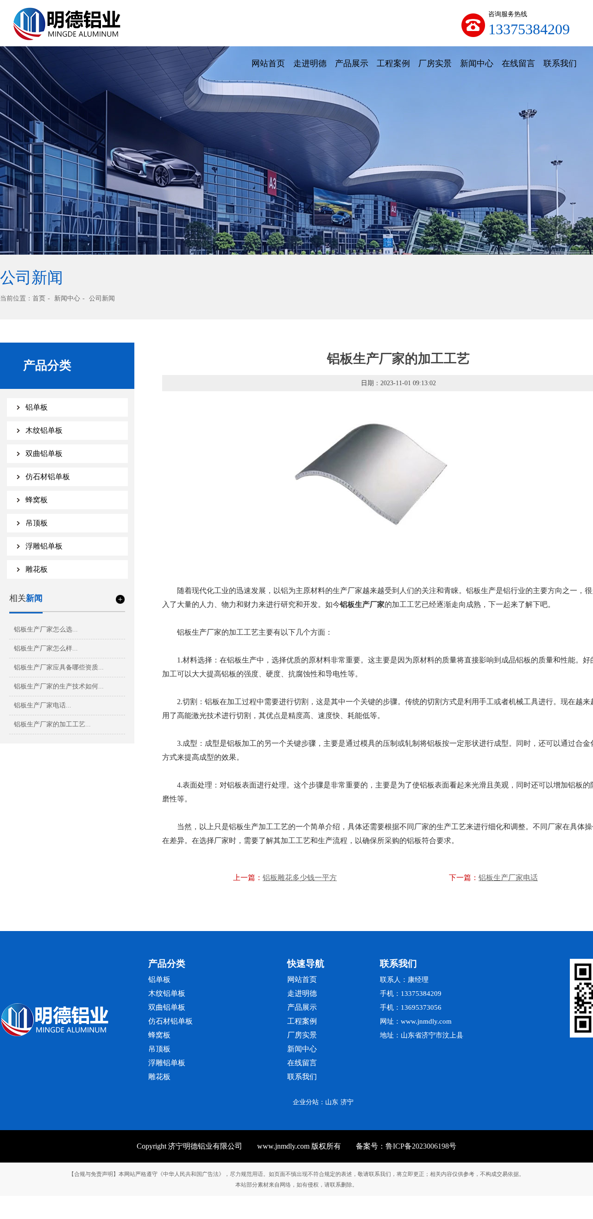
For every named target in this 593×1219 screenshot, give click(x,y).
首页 (38, 298)
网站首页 (268, 63)
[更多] (120, 599)
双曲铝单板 (44, 453)
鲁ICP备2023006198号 (420, 1146)
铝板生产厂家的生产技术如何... (59, 686)
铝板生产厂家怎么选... (46, 629)
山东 (331, 1102)
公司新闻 (102, 298)
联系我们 (560, 63)
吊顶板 (36, 523)
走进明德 (310, 63)
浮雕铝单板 (44, 546)
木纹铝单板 (44, 430)
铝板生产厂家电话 (508, 877)
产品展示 (351, 63)
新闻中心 (476, 63)
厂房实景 (435, 63)
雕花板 (36, 569)
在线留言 (518, 63)
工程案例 (393, 63)
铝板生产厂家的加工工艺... (52, 724)
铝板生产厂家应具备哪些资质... (59, 667)
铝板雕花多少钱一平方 (300, 877)
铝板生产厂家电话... (42, 705)
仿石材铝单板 (47, 477)
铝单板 (36, 407)
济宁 (347, 1102)
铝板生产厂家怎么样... (46, 648)
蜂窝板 (36, 500)
